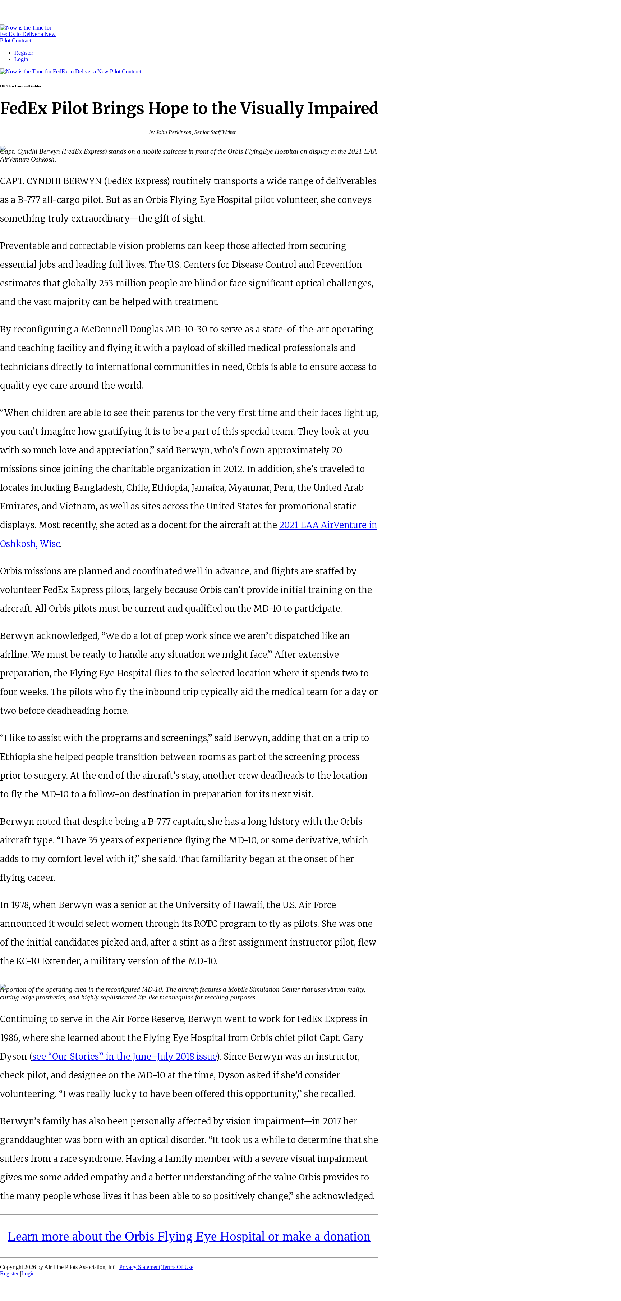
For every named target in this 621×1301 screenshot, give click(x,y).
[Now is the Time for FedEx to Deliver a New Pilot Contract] (28, 40)
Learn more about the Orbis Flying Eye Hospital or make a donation (189, 1236)
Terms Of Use (177, 1267)
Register (23, 53)
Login (21, 59)
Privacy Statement (139, 1267)
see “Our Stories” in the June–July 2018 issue (124, 1056)
